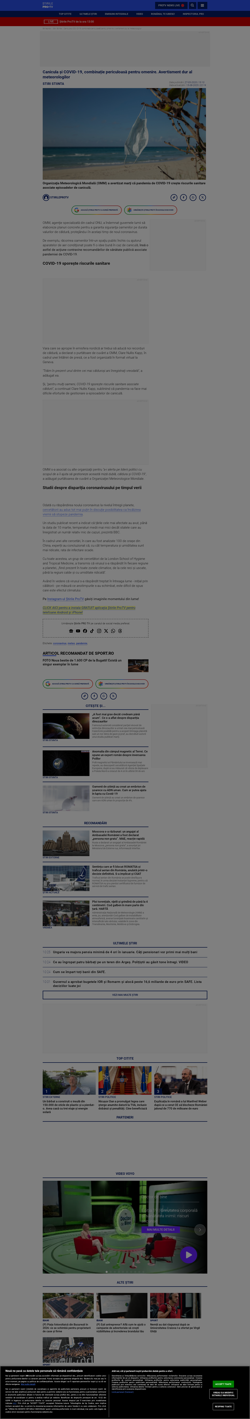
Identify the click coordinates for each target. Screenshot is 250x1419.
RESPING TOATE (223, 1406)
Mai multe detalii (28, 1384)
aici (14, 1403)
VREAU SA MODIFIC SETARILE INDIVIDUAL (223, 1394)
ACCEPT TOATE (223, 1384)
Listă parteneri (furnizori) (123, 1392)
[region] (125, 1392)
